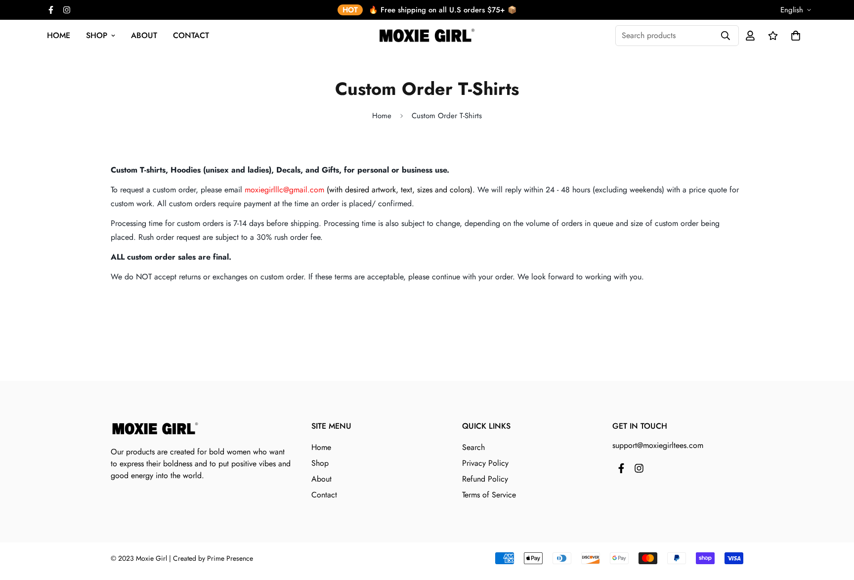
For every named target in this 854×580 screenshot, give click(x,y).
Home (58, 35)
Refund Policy (485, 479)
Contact (191, 35)
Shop (96, 35)
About (144, 35)
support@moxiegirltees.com (657, 445)
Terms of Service (489, 494)
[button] (793, 35)
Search (473, 447)
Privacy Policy (485, 463)
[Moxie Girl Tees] (427, 35)
